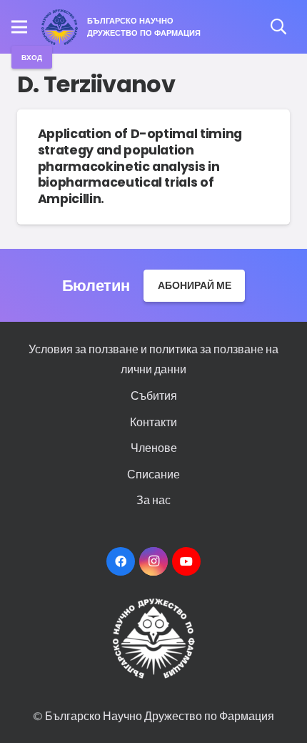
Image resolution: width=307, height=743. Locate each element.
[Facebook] (120, 561)
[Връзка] (60, 27)
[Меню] (19, 27)
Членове (154, 447)
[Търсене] (278, 27)
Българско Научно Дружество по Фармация (159, 715)
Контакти (153, 421)
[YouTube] (186, 561)
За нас (153, 499)
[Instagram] (153, 561)
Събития (154, 395)
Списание (153, 474)
